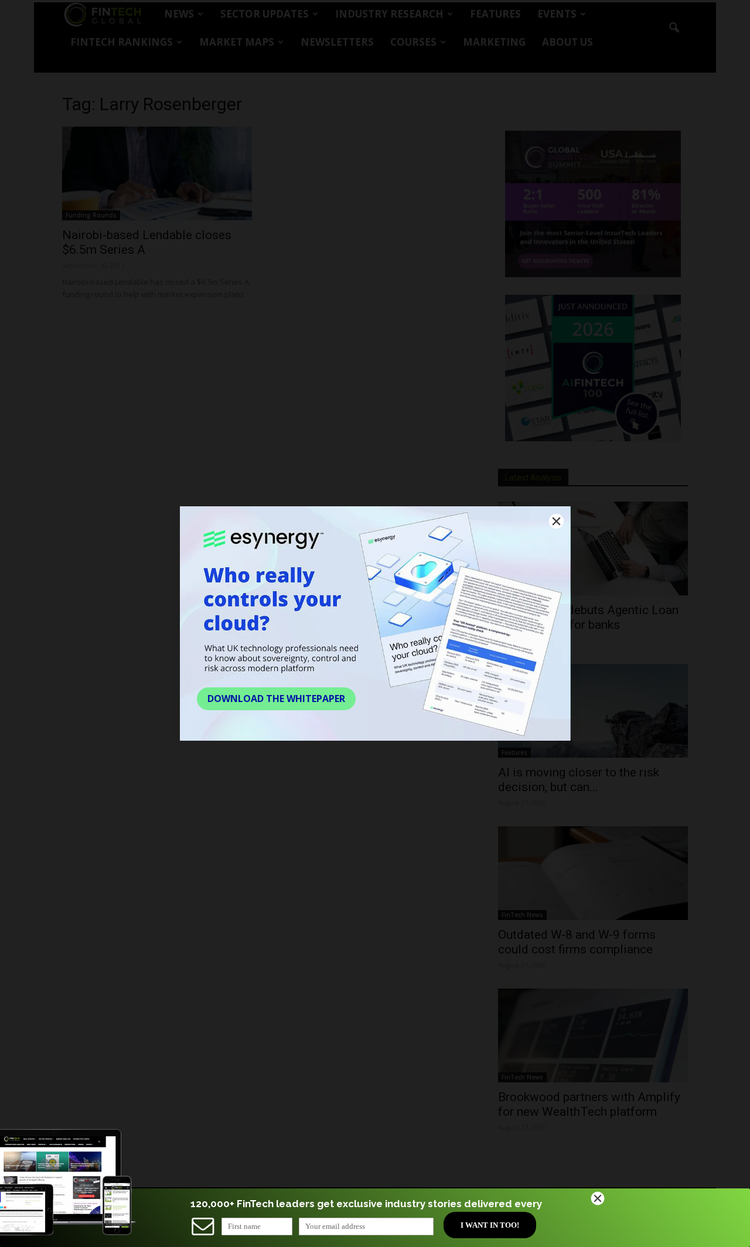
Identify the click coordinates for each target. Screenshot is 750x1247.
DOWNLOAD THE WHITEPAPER (276, 698)
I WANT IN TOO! (490, 1225)
